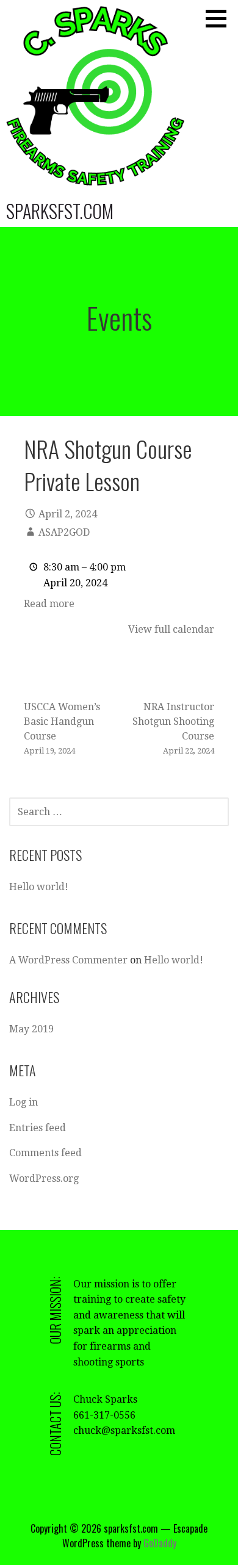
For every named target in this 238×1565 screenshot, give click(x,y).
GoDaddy (159, 1543)
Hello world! (38, 887)
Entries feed (37, 1128)
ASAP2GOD (64, 532)
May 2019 (31, 1029)
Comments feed (45, 1153)
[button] (220, 18)
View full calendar (171, 629)
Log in (23, 1102)
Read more (49, 604)
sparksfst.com (60, 211)
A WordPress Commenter (68, 960)
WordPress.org (44, 1178)
